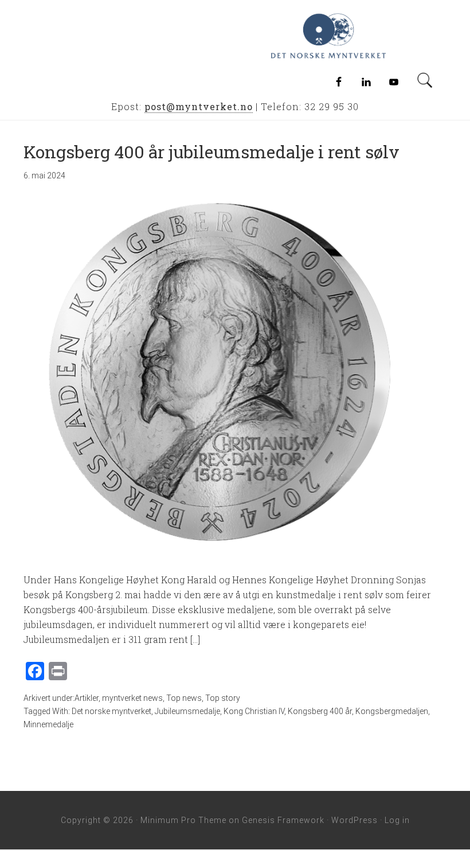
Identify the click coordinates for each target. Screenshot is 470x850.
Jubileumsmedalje (187, 711)
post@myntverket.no (198, 106)
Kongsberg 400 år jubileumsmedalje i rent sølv (211, 152)
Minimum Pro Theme (183, 820)
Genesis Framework (283, 820)
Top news (184, 698)
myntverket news (132, 698)
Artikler (87, 698)
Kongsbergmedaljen (391, 711)
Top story (222, 698)
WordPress (354, 820)
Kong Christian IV (254, 711)
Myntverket (362, 36)
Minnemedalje (48, 724)
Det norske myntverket (111, 711)
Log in (397, 820)
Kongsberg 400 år (320, 711)
